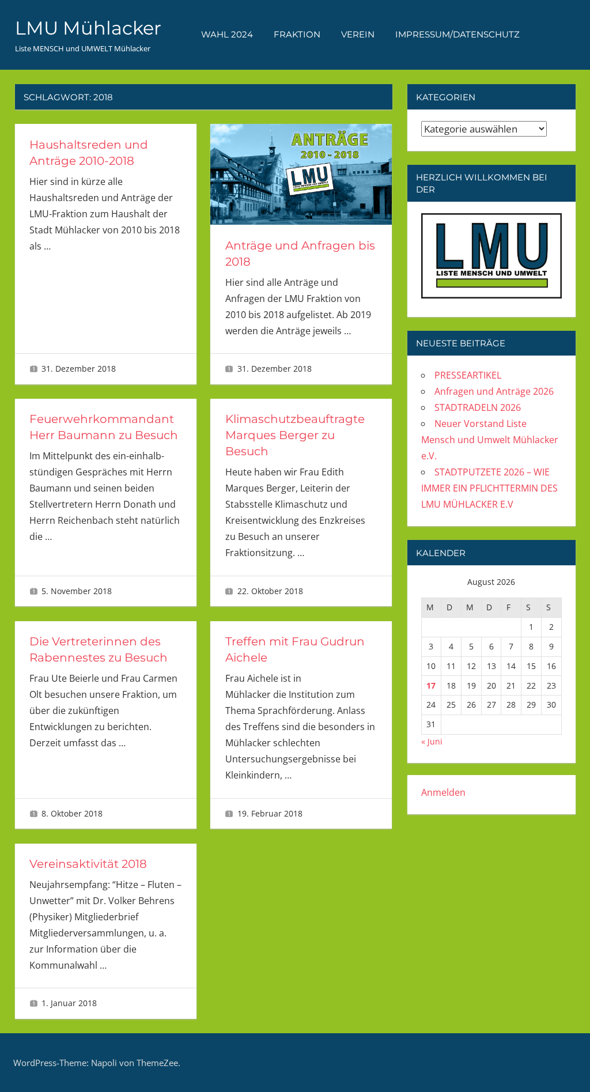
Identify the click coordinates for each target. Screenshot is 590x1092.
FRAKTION (297, 34)
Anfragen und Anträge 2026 (494, 391)
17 (431, 685)
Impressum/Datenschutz (457, 34)
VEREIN (358, 34)
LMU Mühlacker (88, 28)
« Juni (431, 741)
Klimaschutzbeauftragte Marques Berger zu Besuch (295, 435)
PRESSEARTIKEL (467, 375)
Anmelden (443, 792)
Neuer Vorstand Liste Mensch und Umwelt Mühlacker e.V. (489, 439)
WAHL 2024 (227, 34)
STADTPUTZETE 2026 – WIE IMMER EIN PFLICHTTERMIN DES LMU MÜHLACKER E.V (489, 488)
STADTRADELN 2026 (477, 407)
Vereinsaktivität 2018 (88, 864)
